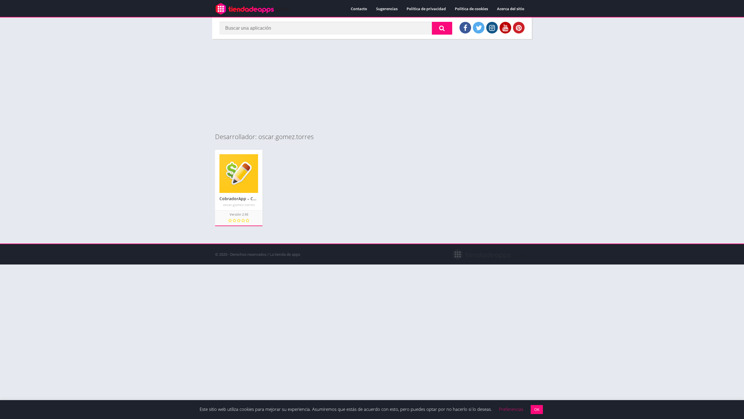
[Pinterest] (519, 27)
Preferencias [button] (511, 409)
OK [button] (536, 409)
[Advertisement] (372, 85)
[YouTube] (505, 27)
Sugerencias (387, 8)
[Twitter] (478, 27)
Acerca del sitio (510, 8)
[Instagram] (492, 27)
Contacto (359, 8)
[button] (442, 28)
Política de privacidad (426, 8)
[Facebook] (465, 27)
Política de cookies (471, 8)
